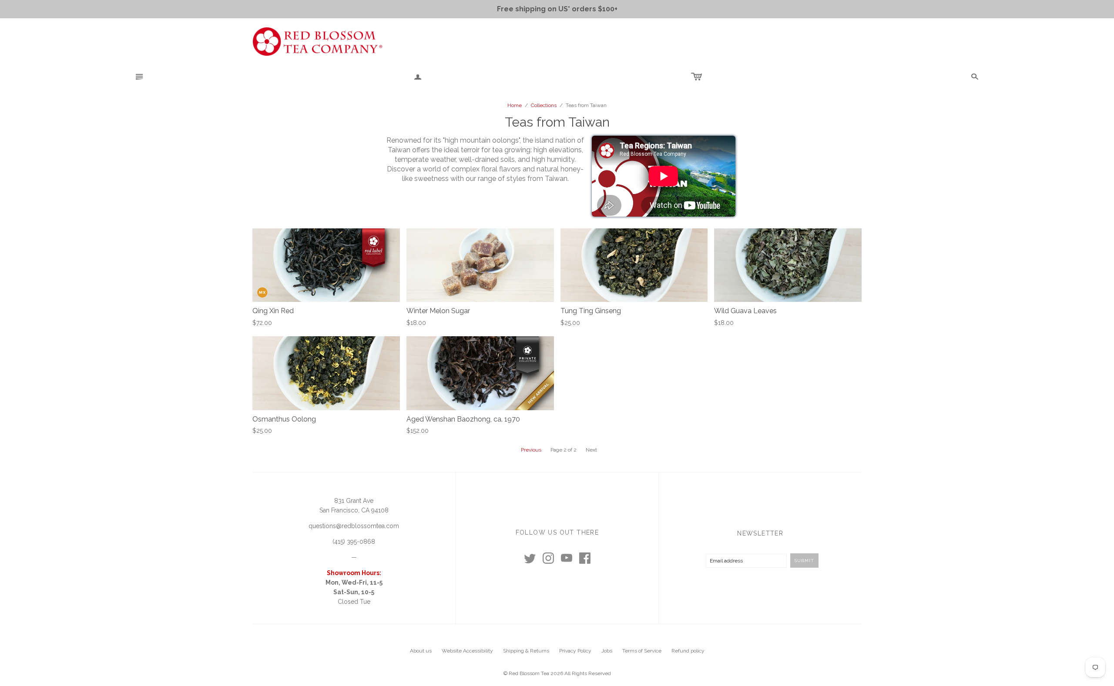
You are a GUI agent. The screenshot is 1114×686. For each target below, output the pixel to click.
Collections (544, 105)
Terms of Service (641, 651)
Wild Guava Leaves (745, 311)
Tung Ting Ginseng (590, 311)
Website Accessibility (467, 651)
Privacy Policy (575, 651)
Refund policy (688, 651)
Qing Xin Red (273, 311)
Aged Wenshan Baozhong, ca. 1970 (463, 419)
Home (514, 105)
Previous (531, 450)
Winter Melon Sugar (438, 311)
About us (421, 651)
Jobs (606, 651)
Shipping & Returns (526, 651)
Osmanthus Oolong (284, 419)
